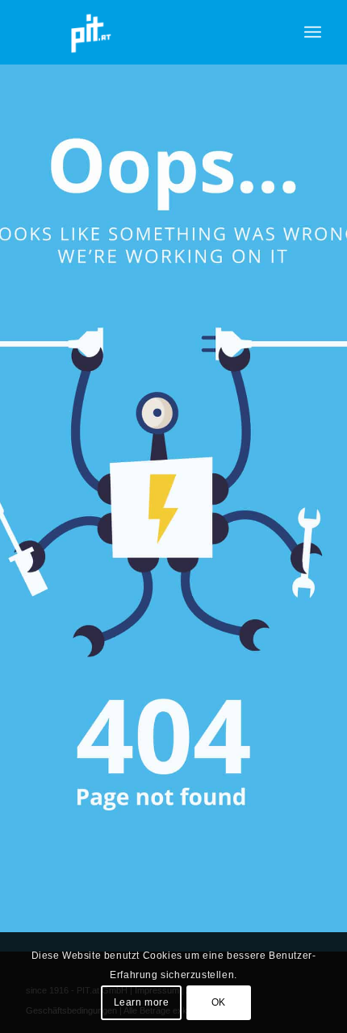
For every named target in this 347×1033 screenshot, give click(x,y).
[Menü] (312, 32)
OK (218, 1002)
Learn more (141, 1002)
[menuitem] (312, 32)
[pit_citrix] (143, 32)
